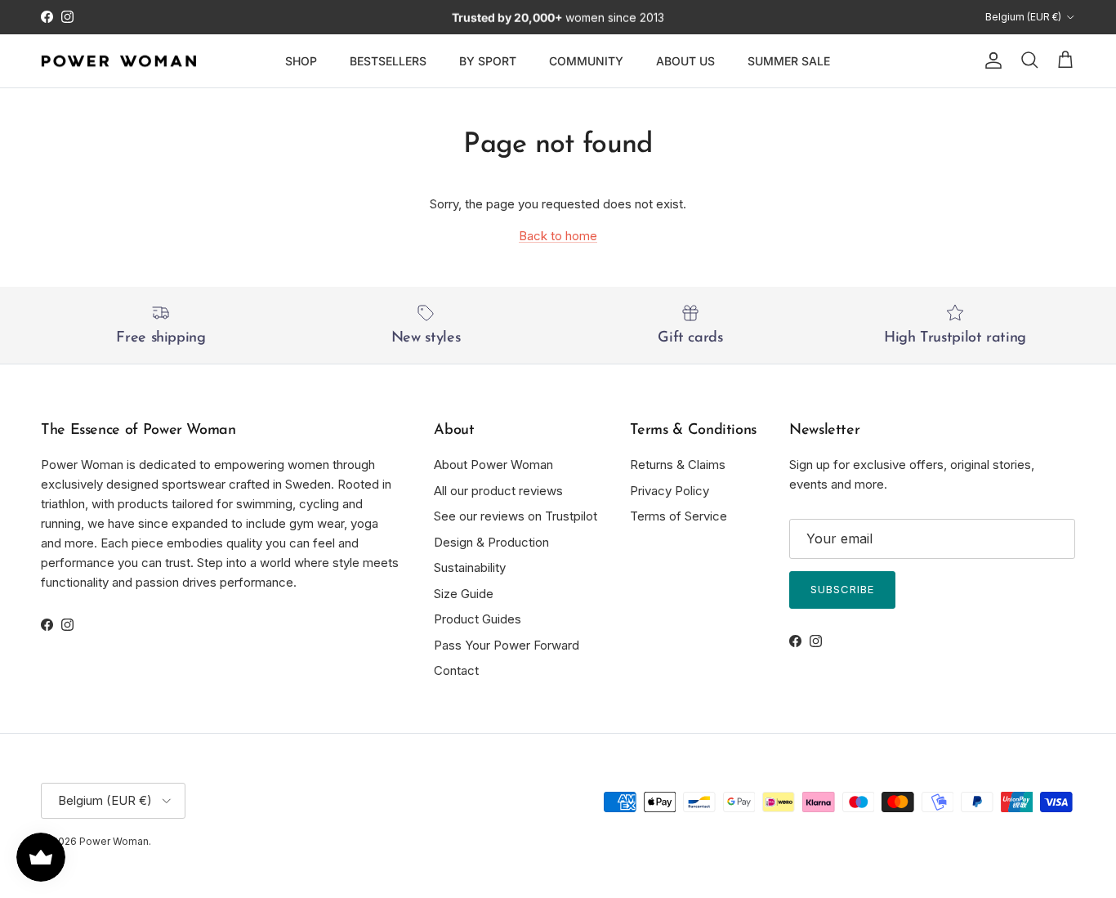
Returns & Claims (677, 464)
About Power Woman (493, 464)
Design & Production (491, 542)
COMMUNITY (586, 61)
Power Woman (114, 841)
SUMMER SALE (789, 61)
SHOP (301, 61)
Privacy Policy (669, 490)
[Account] (990, 60)
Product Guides (477, 619)
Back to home (558, 235)
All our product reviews (498, 490)
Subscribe (842, 589)
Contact (456, 670)
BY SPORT (487, 61)
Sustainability (470, 567)
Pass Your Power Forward (506, 645)
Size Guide (463, 593)
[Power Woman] (118, 61)
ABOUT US (685, 61)
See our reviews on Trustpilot (515, 516)
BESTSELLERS (388, 61)
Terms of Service (678, 516)
